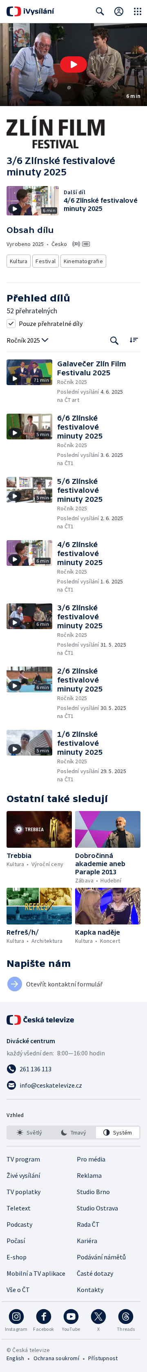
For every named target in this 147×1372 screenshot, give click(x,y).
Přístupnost (103, 1358)
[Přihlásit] (118, 11)
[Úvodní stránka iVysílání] (30, 11)
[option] (29, 1132)
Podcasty (19, 1224)
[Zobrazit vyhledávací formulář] (100, 11)
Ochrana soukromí (56, 1358)
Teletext (19, 1208)
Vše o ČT (18, 1290)
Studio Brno (93, 1192)
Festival (46, 261)
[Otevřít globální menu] (137, 11)
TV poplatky (23, 1192)
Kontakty (90, 1290)
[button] (73, 64)
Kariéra (87, 1241)
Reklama (89, 1175)
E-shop (17, 1257)
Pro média (91, 1159)
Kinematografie (83, 261)
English (15, 1358)
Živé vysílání (23, 1175)
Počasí (16, 1241)
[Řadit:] (133, 339)
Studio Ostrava (97, 1208)
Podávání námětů (101, 1257)
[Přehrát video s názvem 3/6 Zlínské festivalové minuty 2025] (73, 64)
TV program (23, 1159)
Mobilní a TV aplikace (36, 1273)
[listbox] (73, 1132)
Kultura (18, 261)
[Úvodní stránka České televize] (41, 1020)
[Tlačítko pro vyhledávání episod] (114, 340)
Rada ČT (88, 1224)
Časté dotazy (95, 1273)
